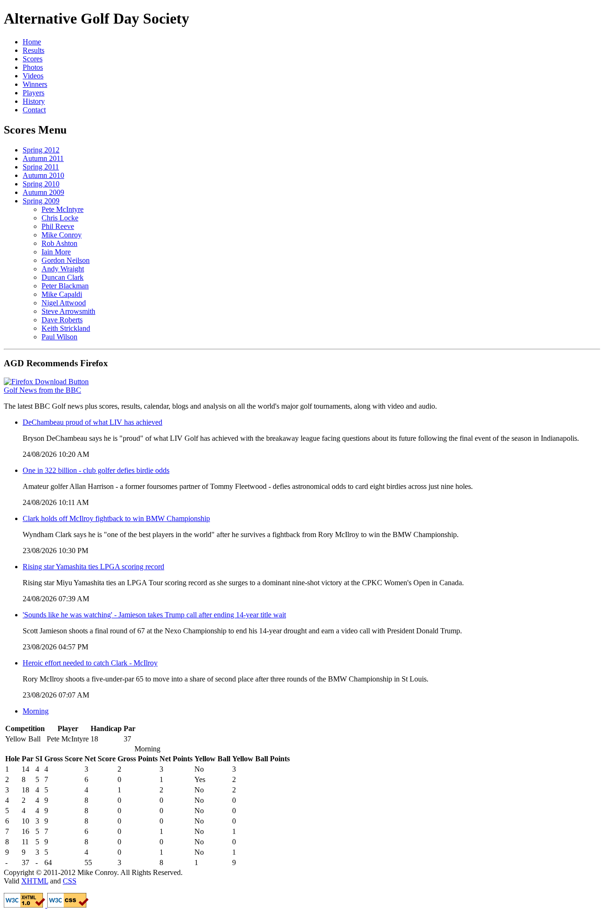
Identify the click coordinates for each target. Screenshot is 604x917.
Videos (33, 76)
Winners (35, 84)
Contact (34, 110)
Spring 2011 (41, 167)
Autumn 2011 (43, 158)
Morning (36, 711)
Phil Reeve (58, 226)
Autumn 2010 (43, 175)
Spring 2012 (41, 150)
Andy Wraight (63, 269)
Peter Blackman (65, 286)
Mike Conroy (62, 235)
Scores (32, 59)
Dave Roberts (62, 320)
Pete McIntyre (63, 209)
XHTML (34, 881)
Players (33, 93)
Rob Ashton (59, 243)
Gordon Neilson (66, 260)
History (34, 101)
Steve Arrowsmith (68, 311)
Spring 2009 (41, 201)
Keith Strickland (66, 328)
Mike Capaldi (62, 294)
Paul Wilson (59, 337)
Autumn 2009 (43, 192)
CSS (69, 881)
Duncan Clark (63, 277)
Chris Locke (60, 218)
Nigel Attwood (64, 303)
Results (33, 50)
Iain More (56, 252)
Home (32, 42)
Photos (33, 67)
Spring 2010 (41, 184)
